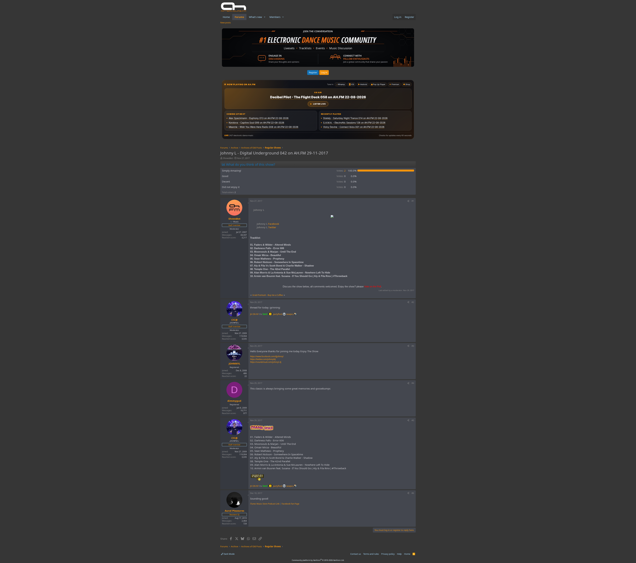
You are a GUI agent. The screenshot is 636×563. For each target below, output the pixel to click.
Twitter (266, 227)
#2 (413, 302)
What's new (255, 17)
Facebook (268, 223)
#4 (413, 383)
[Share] (408, 201)
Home (226, 17)
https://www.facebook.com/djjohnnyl (266, 356)
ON (254, 314)
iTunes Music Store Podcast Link (264, 503)
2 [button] (341, 170)
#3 (413, 346)
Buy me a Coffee (275, 295)
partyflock (278, 314)
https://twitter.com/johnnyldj (263, 359)
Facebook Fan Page (290, 503)
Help (399, 553)
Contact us (355, 553)
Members (274, 17)
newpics (290, 314)
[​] (332, 217)
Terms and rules (371, 553)
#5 (413, 420)
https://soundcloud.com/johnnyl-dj (265, 362)
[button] (264, 17)
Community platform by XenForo (318, 560)
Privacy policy (388, 553)
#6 (413, 493)
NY (257, 314)
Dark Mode (229, 553)
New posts (225, 22)
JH (251, 314)
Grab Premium (259, 295)
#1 (413, 201)
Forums (239, 17)
